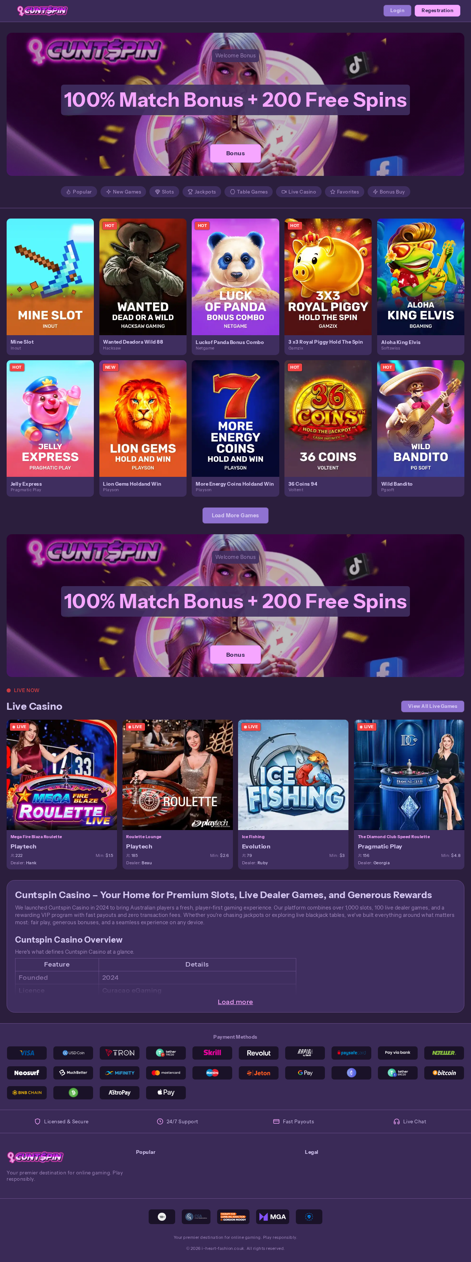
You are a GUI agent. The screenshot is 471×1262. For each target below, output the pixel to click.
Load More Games (235, 515)
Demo (54, 284)
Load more (235, 1002)
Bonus (235, 153)
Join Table (66, 774)
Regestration (437, 10)
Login (397, 10)
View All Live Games (433, 706)
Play (54, 269)
